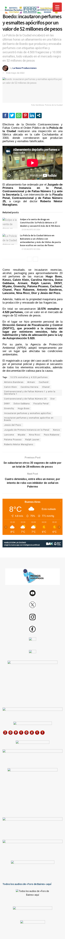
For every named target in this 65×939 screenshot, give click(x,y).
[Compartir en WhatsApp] (19, 115)
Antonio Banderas (14, 382)
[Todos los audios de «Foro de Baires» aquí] (32, 895)
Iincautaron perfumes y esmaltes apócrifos (27, 413)
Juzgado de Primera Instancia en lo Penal (26, 430)
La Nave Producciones (24, 68)
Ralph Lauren (32, 439)
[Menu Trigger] (57, 7)
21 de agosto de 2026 (30, 249)
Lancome (9, 435)
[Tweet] (12, 115)
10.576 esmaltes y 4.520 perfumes (29, 377)
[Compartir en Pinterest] (25, 115)
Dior (52, 399)
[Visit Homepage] (31, 10)
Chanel (46, 387)
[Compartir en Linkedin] (32, 115)
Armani (31, 382)
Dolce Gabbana (22, 403)
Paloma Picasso (13, 439)
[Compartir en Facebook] (5, 115)
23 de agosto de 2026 (30, 230)
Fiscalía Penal (41, 403)
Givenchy (9, 408)
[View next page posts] (35, 259)
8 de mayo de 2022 (15, 73)
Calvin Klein (10, 387)
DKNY (7, 403)
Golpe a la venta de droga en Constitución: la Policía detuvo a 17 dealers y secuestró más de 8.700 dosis (40, 222)
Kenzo (56, 430)
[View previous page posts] (29, 259)
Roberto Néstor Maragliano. (19, 444)
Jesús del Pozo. (13, 425)
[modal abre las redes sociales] (39, 115)
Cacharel (43, 382)
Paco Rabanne (51, 435)
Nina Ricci (34, 435)
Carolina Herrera (29, 387)
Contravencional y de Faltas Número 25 (25, 399)
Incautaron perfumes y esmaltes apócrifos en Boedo (29, 419)
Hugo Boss (24, 408)
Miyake (21, 435)
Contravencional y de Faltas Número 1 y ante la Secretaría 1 (29, 392)
